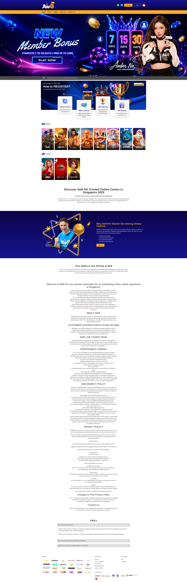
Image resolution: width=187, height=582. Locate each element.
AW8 (75, 297)
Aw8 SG (66, 199)
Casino (55, 12)
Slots (49, 12)
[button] (2, 45)
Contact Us (71, 12)
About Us (63, 12)
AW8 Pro (72, 498)
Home (43, 12)
